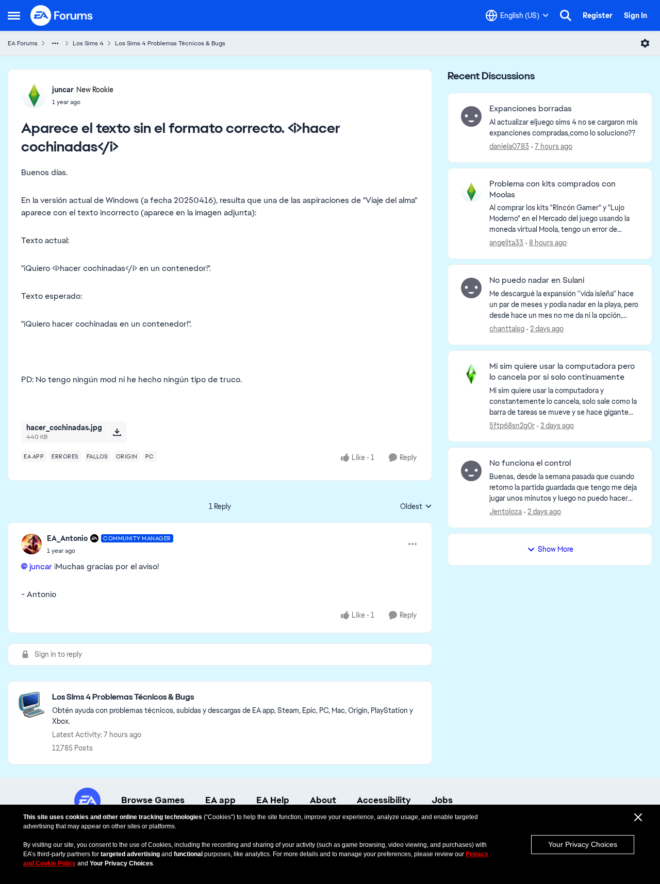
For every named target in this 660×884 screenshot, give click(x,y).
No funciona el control (530, 463)
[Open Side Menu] (14, 15)
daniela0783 (509, 146)
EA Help (272, 800)
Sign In (635, 15)
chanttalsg (506, 328)
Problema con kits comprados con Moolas (552, 189)
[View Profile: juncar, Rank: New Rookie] (34, 95)
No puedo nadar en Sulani (536, 280)
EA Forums (23, 43)
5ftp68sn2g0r (512, 425)
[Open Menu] (645, 43)
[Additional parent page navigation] (55, 43)
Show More (555, 549)
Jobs (442, 800)
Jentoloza (505, 511)
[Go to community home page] (61, 15)
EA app (220, 800)
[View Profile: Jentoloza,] (471, 471)
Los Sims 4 (88, 43)
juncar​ (40, 566)
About (323, 800)
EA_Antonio (67, 538)
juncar (63, 89)
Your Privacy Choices (582, 844)
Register (598, 15)
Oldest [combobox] (416, 507)
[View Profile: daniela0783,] (471, 116)
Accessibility (384, 800)
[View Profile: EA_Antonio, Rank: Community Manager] (31, 544)
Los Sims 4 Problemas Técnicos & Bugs (170, 43)
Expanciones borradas (530, 109)
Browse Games (153, 800)
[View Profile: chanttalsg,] (471, 288)
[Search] (565, 15)
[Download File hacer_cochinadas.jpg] (116, 432)
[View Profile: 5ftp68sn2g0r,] (471, 374)
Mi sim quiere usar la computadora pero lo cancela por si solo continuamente (562, 371)
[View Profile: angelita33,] (471, 191)
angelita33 (506, 242)
